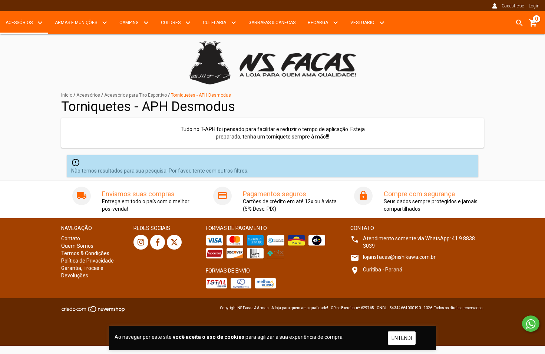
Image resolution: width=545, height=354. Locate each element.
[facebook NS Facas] (157, 242)
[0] (533, 26)
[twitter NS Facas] (174, 242)
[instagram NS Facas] (140, 242)
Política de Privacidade (87, 261)
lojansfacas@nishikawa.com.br (399, 257)
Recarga (318, 22)
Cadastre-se (513, 6)
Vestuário (363, 22)
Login (534, 6)
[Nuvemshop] (93, 311)
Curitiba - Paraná (382, 270)
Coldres (171, 22)
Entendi (402, 338)
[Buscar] (519, 23)
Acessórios (20, 22)
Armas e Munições (76, 22)
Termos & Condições (85, 253)
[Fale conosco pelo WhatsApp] (530, 323)
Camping (129, 22)
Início (66, 95)
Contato (70, 238)
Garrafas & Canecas (271, 22)
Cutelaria (215, 22)
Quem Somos (77, 246)
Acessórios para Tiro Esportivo (135, 95)
